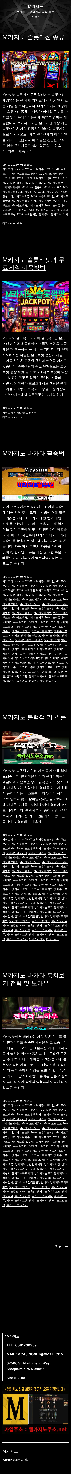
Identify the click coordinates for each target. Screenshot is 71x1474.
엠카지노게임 (52, 640)
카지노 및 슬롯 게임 (25, 412)
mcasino (19, 169)
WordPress (10, 1459)
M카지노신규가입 (30, 191)
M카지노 (36, 173)
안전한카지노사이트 (51, 626)
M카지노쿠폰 (10, 210)
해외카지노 (52, 680)
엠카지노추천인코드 (49, 667)
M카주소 (30, 169)
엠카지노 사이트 (51, 635)
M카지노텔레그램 (29, 210)
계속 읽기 (26, 151)
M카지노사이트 (11, 187)
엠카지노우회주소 (19, 662)
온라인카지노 (37, 680)
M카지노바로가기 (16, 182)
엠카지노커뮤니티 (42, 671)
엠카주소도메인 (21, 631)
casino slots (15, 223)
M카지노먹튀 (44, 178)
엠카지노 (56, 214)
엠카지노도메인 (29, 644)
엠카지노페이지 (38, 676)
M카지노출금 (19, 205)
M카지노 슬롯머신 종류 (33, 37)
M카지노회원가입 (27, 214)
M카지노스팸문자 (32, 187)
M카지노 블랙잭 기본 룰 (34, 717)
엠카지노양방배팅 (44, 653)
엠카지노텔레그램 (17, 676)
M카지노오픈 (22, 196)
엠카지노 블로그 (30, 635)
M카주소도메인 (45, 169)
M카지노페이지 (50, 210)
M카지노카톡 (36, 205)
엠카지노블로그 (43, 649)
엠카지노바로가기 (22, 649)
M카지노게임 (50, 173)
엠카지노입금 (59, 662)
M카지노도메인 (26, 178)
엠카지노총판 (28, 667)
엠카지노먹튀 (47, 644)
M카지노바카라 (37, 182)
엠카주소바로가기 (42, 631)
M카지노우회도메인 (42, 196)
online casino (16, 417)
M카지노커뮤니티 (55, 205)
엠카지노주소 (10, 667)
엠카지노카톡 (22, 671)
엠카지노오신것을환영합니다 (31, 658)
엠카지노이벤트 (41, 662)
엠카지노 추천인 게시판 (29, 640)
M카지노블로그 (57, 182)
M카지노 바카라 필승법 (33, 453)
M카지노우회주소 (22, 200)
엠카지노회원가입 (17, 680)
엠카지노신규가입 (22, 653)
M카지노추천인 (43, 200)
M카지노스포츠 (53, 187)
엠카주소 (44, 214)
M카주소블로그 (21, 173)
